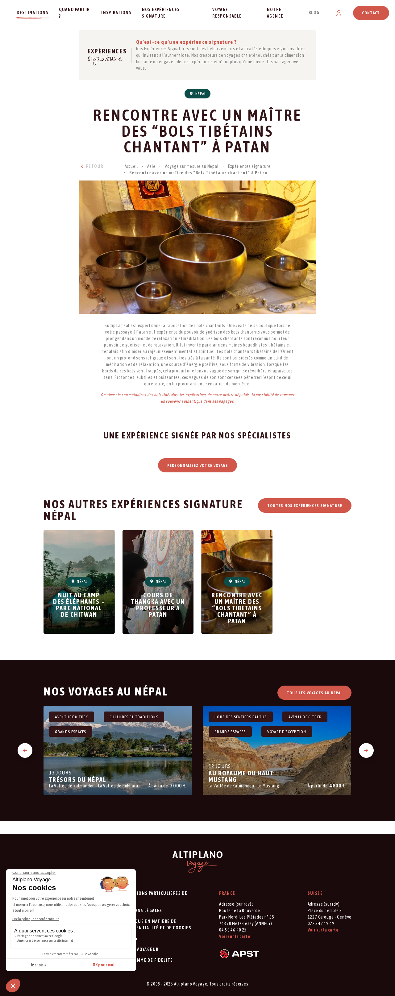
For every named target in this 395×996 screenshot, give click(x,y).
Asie (151, 166)
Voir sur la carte (234, 936)
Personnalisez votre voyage (197, 465)
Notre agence (275, 13)
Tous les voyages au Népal (315, 693)
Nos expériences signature (161, 13)
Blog (314, 12)
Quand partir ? (74, 13)
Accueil (131, 166)
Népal (200, 93)
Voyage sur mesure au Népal (192, 166)
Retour (94, 166)
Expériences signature (249, 166)
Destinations (32, 12)
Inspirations (116, 12)
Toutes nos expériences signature (305, 505)
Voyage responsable (227, 13)
